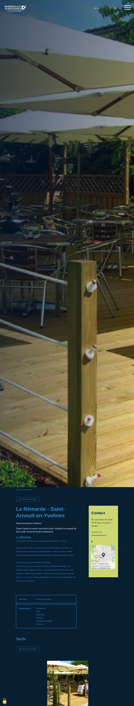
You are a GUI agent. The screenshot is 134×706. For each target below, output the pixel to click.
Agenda (76, 13)
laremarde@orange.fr (99, 535)
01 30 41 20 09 (96, 532)
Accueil (18, 490)
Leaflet (94, 564)
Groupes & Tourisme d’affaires (89, 12)
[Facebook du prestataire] (91, 541)
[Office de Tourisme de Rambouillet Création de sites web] (15, 8)
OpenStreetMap (104, 564)
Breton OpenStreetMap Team (101, 568)
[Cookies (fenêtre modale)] (4, 701)
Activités (64, 13)
